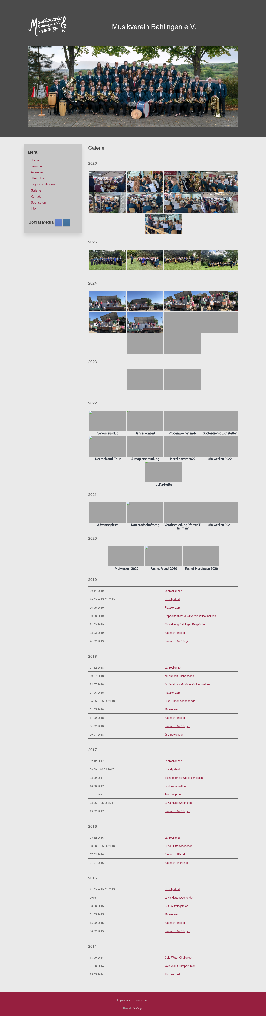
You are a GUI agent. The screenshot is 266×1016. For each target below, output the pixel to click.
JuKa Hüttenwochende (179, 803)
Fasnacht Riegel (175, 633)
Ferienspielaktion (175, 786)
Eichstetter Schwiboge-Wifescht (184, 778)
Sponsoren (38, 202)
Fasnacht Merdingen (177, 641)
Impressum (123, 1000)
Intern (35, 208)
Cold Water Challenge (178, 957)
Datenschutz (142, 1000)
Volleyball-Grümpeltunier (180, 966)
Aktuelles (37, 172)
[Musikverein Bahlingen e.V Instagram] (66, 222)
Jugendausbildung (43, 184)
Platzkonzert (172, 607)
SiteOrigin (138, 1008)
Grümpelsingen (174, 734)
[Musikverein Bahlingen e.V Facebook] (58, 222)
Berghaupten (173, 794)
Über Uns (37, 178)
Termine (36, 166)
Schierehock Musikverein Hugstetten (187, 684)
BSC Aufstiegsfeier (176, 906)
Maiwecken (172, 709)
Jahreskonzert (173, 591)
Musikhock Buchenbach (179, 676)
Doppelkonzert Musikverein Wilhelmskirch (190, 616)
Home (35, 160)
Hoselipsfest (172, 599)
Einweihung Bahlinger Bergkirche (185, 624)
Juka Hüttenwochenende (180, 701)
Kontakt (36, 196)
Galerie (36, 190)
